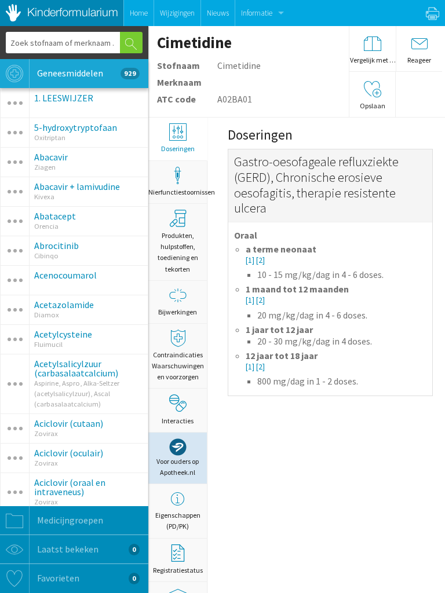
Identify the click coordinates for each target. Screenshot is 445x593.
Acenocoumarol (65, 275)
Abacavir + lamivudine (77, 186)
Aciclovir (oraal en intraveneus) (69, 487)
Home (139, 13)
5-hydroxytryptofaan (75, 127)
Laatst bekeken (85, 549)
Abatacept (55, 216)
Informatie (256, 13)
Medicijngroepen (69, 520)
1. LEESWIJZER (63, 98)
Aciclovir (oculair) (68, 453)
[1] (251, 260)
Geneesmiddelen (85, 73)
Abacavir (51, 157)
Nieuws (218, 13)
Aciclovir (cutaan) (68, 423)
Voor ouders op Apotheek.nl (177, 467)
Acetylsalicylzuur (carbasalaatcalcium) (76, 368)
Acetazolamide (64, 304)
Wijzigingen (177, 13)
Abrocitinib (56, 245)
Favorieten (85, 578)
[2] (260, 260)
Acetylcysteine (63, 334)
